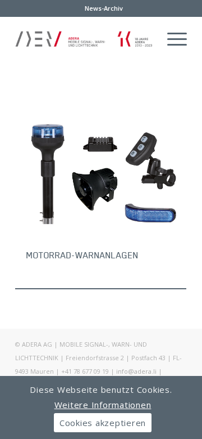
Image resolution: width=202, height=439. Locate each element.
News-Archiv (104, 8)
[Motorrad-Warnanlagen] (100, 173)
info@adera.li (136, 371)
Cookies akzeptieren (102, 422)
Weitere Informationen (103, 404)
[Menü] (171, 38)
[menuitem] (103, 8)
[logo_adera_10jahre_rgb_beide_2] (84, 38)
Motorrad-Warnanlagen (82, 255)
